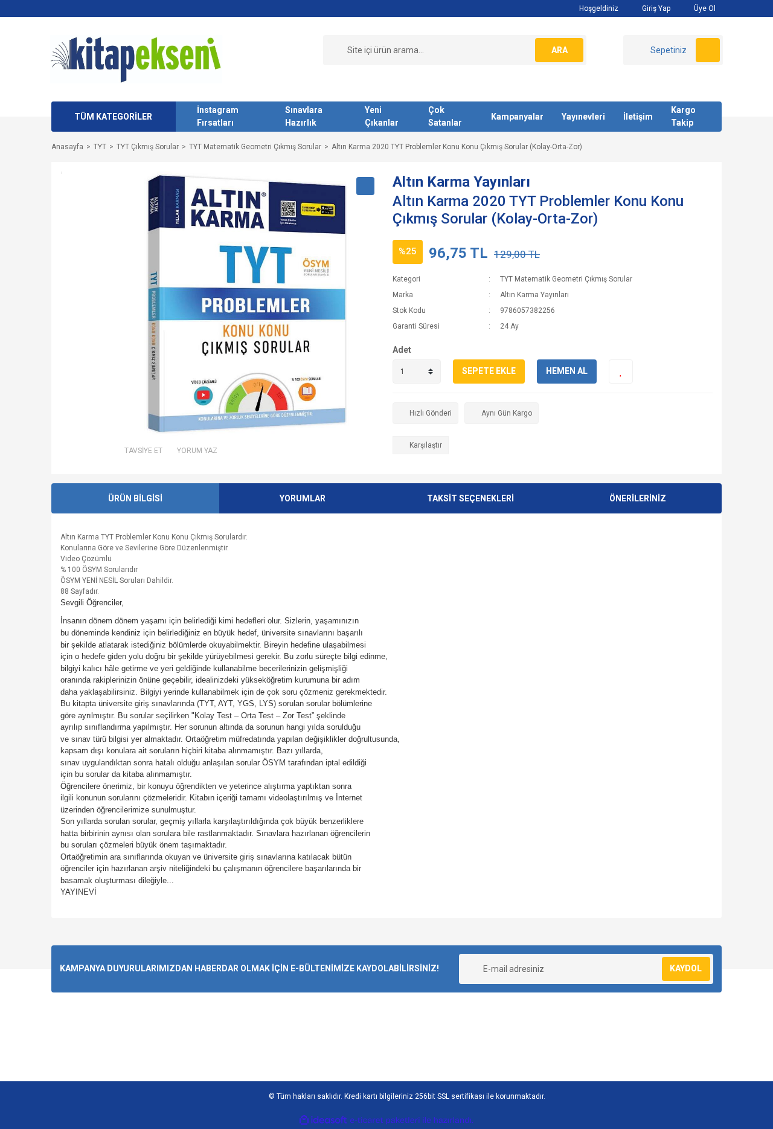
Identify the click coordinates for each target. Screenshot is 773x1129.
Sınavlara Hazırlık (303, 116)
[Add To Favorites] (621, 371)
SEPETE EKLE (489, 371)
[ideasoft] (323, 1120)
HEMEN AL (567, 371)
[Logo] (136, 58)
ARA (559, 50)
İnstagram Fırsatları (218, 116)
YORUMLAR (303, 498)
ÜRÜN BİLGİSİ (135, 498)
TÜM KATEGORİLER (113, 116)
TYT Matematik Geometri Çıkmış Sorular (566, 279)
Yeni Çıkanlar (382, 116)
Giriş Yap (655, 8)
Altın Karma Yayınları (461, 181)
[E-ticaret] (385, 1120)
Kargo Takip (683, 116)
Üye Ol (704, 8)
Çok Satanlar (445, 116)
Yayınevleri (583, 116)
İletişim (638, 116)
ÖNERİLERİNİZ (637, 498)
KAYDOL (686, 968)
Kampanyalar (517, 116)
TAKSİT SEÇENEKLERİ (470, 498)
